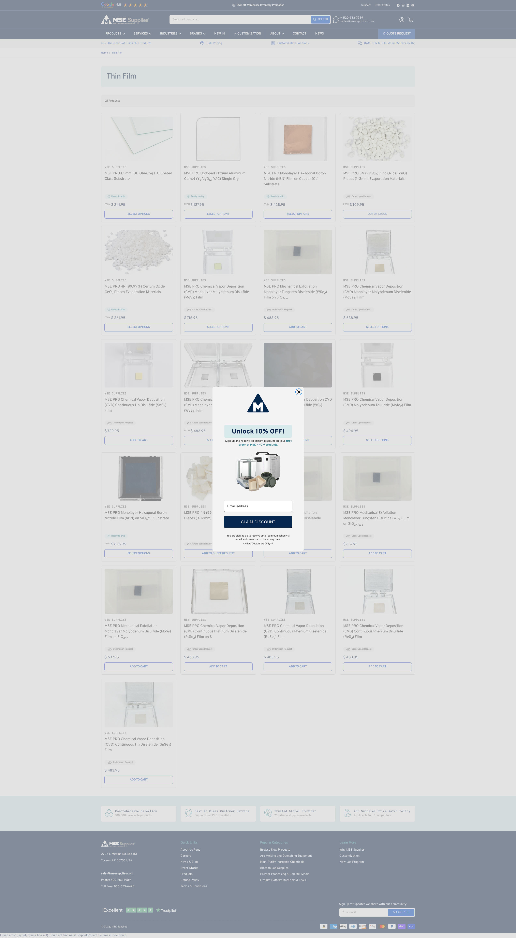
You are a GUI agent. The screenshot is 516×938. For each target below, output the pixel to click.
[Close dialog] (299, 392)
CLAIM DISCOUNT (258, 522)
